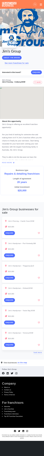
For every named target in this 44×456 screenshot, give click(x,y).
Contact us (7, 390)
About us (7, 387)
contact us (35, 436)
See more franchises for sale (17, 63)
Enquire (36, 72)
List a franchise (9, 409)
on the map (22, 363)
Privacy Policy (8, 392)
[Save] (39, 233)
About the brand (12, 57)
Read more (7, 162)
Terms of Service (9, 394)
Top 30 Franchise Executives (13, 416)
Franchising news (9, 411)
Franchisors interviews (11, 414)
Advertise (7, 406)
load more (38, 352)
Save (38, 82)
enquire (9, 233)
